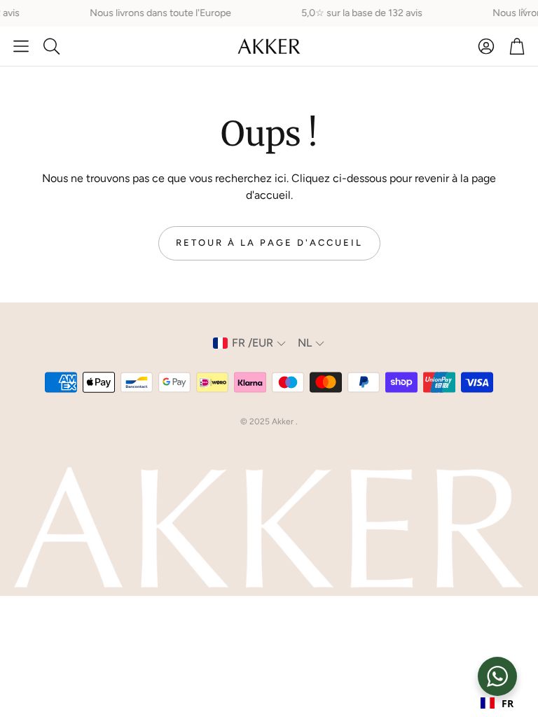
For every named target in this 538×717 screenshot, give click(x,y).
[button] (21, 46)
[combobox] (497, 703)
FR (507, 703)
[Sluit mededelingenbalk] (523, 10)
